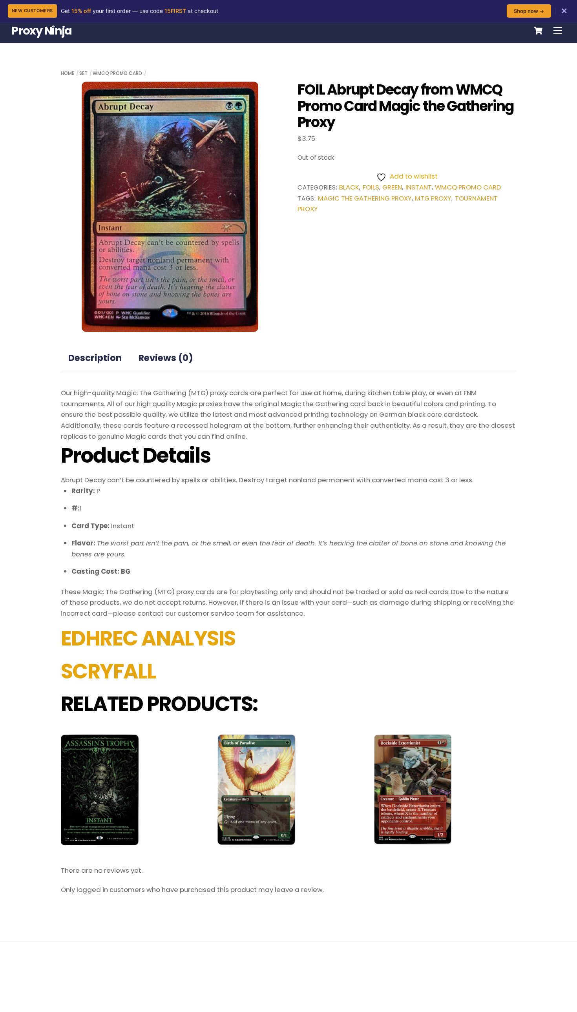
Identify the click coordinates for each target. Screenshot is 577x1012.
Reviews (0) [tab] (166, 358)
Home (67, 73)
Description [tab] (95, 358)
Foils (371, 187)
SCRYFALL (108, 671)
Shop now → (529, 11)
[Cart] (538, 30)
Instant (418, 187)
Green (392, 187)
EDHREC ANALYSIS (148, 638)
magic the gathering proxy (365, 198)
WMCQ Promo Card (117, 73)
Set (83, 73)
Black (349, 187)
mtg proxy (433, 198)
